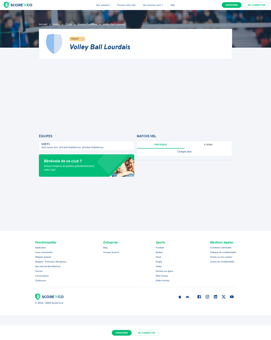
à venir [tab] (208, 145)
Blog (105, 247)
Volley (56, 24)
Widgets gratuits (43, 257)
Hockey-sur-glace (164, 271)
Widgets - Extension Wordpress (50, 261)
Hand (158, 257)
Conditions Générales (220, 247)
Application (40, 247)
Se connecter (256, 5)
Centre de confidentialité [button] (222, 261)
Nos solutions (103, 5)
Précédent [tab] (160, 145)
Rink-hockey (162, 276)
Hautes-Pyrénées (87, 24)
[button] (184, 152)
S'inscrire (232, 5)
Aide (172, 5)
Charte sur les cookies (221, 257)
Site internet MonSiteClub (47, 266)
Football (160, 247)
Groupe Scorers (111, 252)
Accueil (43, 24)
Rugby (159, 261)
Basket (159, 252)
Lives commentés (44, 252)
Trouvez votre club (126, 5)
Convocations (42, 276)
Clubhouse (40, 280)
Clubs (68, 24)
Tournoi (39, 271)
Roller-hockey (162, 280)
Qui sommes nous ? (153, 5)
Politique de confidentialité (223, 252)
